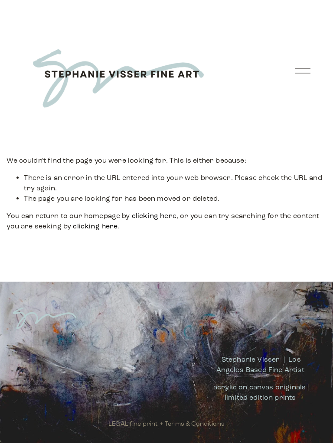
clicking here (154, 216)
